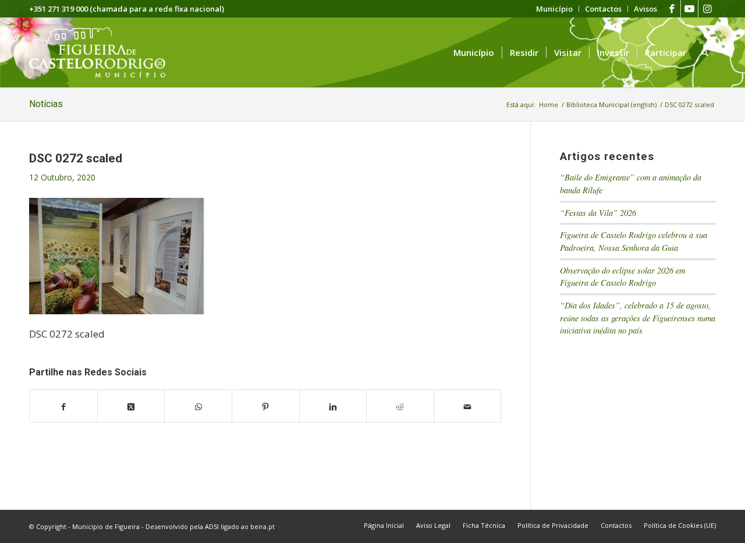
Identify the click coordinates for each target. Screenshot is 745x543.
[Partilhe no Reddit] (400, 406)
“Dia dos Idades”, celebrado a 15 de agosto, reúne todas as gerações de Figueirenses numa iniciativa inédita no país (637, 318)
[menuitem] (554, 9)
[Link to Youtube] (689, 8)
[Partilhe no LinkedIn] (333, 406)
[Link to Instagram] (707, 8)
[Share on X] (131, 406)
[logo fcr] (106, 52)
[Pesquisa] (705, 52)
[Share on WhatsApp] (198, 406)
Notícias (46, 103)
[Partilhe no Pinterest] (265, 406)
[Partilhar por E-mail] (467, 406)
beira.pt (262, 526)
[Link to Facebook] (672, 8)
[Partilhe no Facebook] (63, 406)
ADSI (212, 526)
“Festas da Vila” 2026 (598, 212)
